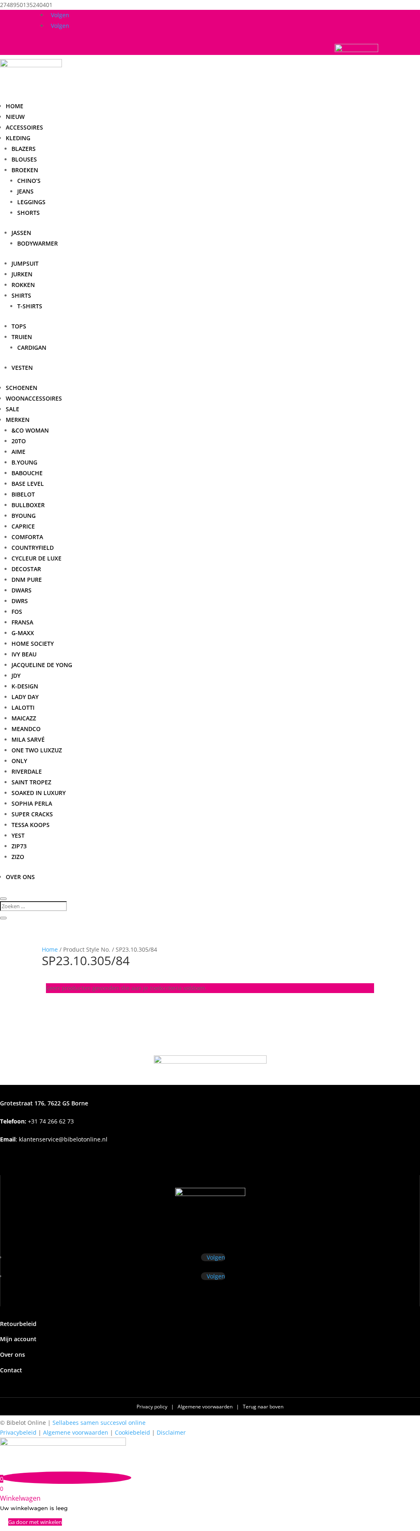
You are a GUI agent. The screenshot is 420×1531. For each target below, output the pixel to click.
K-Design (24, 686)
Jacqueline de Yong (41, 665)
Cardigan (31, 347)
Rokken (23, 285)
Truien (21, 337)
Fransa (22, 622)
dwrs (19, 601)
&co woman (30, 430)
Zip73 (19, 846)
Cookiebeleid (132, 1432)
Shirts (21, 295)
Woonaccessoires (34, 398)
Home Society (32, 643)
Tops (18, 326)
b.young (24, 462)
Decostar (26, 569)
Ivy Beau (24, 654)
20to (18, 441)
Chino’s (29, 181)
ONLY (19, 761)
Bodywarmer (37, 243)
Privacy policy (153, 1406)
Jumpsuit (25, 263)
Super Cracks (32, 814)
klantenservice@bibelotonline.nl (63, 1139)
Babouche (27, 473)
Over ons (20, 877)
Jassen (21, 233)
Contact (11, 1370)
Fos (16, 611)
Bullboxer (28, 505)
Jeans (25, 191)
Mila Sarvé (28, 739)
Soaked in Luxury (38, 793)
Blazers (23, 149)
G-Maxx (22, 633)
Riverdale (26, 771)
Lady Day (25, 697)
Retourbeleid (18, 1324)
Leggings (31, 202)
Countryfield (32, 547)
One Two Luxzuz (36, 750)
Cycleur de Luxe (36, 558)
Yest (18, 835)
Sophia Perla (31, 803)
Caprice (23, 526)
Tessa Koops (30, 825)
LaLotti (22, 707)
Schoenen (21, 388)
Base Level (27, 484)
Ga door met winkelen (35, 1522)
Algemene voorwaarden (206, 1406)
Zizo (17, 857)
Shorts (28, 212)
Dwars (21, 590)
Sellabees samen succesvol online (99, 1422)
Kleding (18, 138)
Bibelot (23, 494)
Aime (18, 452)
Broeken (24, 170)
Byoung (23, 515)
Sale (12, 409)
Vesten (22, 367)
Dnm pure (26, 579)
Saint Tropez (31, 782)
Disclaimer (171, 1432)
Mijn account (18, 1339)
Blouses (24, 159)
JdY (16, 675)
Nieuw (15, 117)
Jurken (21, 274)
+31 (37, 1121)
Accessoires (24, 127)
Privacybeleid (18, 1432)
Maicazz (23, 718)
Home (14, 106)
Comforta (27, 537)
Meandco (26, 729)
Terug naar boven (263, 1406)
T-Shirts (29, 306)
